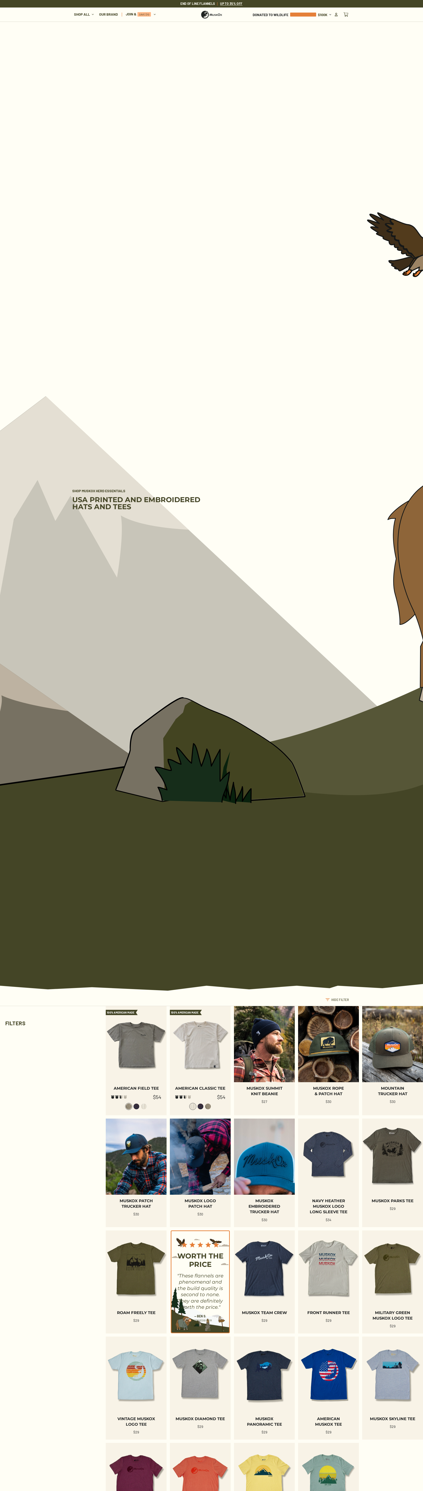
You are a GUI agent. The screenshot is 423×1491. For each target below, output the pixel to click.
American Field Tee (136, 1088)
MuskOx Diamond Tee (200, 1418)
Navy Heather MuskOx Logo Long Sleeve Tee (328, 1206)
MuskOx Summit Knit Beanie (264, 1091)
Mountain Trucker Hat (392, 1091)
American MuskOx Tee (328, 1421)
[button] (337, 999)
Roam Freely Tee (136, 1312)
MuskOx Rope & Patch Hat (328, 1091)
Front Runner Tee (328, 1312)
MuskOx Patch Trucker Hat (136, 1203)
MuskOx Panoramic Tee (264, 1421)
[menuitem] (84, 15)
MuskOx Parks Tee (393, 1200)
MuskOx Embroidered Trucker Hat (264, 1206)
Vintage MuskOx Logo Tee (136, 1421)
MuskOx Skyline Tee (392, 1418)
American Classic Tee (200, 1088)
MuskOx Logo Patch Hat (200, 1203)
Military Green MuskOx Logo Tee (393, 1315)
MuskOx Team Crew (264, 1312)
